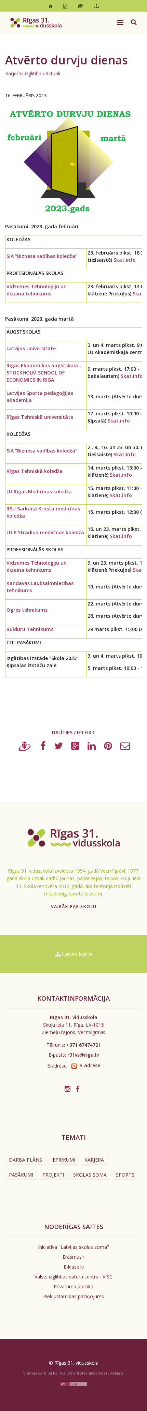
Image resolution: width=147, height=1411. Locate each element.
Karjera (94, 1159)
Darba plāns (25, 1159)
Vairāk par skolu (73, 906)
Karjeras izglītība (23, 73)
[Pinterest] (108, 747)
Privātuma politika (73, 1286)
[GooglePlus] (75, 747)
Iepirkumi (63, 1159)
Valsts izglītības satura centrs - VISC (73, 1276)
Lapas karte (76, 954)
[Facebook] (43, 747)
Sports (125, 1174)
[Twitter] (58, 747)
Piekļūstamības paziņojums (73, 1296)
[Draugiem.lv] (24, 747)
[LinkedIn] (92, 747)
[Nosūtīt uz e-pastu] (125, 747)
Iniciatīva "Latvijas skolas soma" (73, 1247)
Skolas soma (90, 1174)
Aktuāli (52, 73)
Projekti (53, 1174)
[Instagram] (67, 1088)
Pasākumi (21, 1174)
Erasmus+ (74, 1257)
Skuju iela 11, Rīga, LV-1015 (73, 1025)
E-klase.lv (74, 1266)
